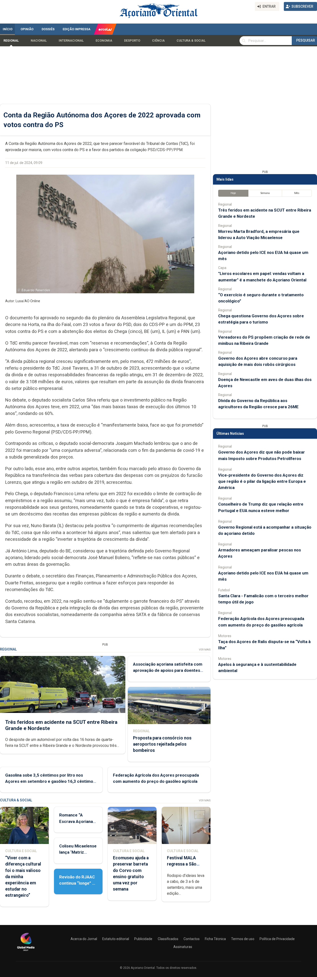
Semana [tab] (265, 193)
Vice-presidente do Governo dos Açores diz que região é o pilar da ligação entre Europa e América (262, 481)
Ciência (158, 40)
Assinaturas (182, 947)
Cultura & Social (191, 40)
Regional (11, 40)
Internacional (71, 40)
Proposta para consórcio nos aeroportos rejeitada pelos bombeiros (162, 744)
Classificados (168, 939)
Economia (104, 40)
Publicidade (143, 939)
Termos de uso (242, 939)
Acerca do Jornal (84, 939)
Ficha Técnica (215, 939)
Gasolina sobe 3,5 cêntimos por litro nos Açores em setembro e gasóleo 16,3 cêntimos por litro (50, 781)
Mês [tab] (296, 193)
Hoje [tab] (233, 193)
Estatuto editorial (115, 939)
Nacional (39, 40)
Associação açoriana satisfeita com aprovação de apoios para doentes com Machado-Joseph (167, 670)
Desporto (132, 40)
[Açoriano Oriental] (26, 951)
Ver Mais (205, 649)
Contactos (192, 939)
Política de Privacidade (277, 939)
